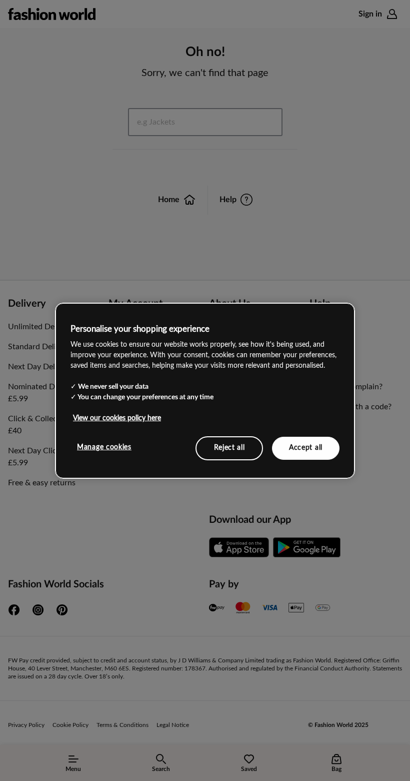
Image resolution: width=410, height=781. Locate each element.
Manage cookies (104, 447)
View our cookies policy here (117, 418)
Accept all (305, 447)
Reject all (229, 447)
